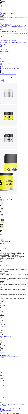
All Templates (2, 37)
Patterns (7, 21)
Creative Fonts (14, 31)
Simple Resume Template (22, 41)
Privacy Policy (21, 404)
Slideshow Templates (16, 41)
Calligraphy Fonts (7, 33)
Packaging (3, 13)
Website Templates (16, 42)
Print (14, 13)
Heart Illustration (19, 26)
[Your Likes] (0, 70)
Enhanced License (2, 352)
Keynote (15, 40)
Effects (1, 26)
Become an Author (2, 410)
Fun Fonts (16, 33)
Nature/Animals (4, 48)
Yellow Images (2, 412)
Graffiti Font (2, 33)
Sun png (8, 51)
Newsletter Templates (11, 42)
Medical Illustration (13, 25)
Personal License (2, 315)
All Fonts (1, 29)
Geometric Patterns (21, 25)
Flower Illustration (12, 26)
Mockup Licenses (2, 19)
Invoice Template (2, 41)
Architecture (19, 48)
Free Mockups (17, 14)
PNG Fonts (1, 31)
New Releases (14, 14)
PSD (0, 21)
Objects (1, 49)
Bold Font (10, 33)
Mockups (1, 336)
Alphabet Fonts (13, 33)
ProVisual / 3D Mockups (18, 408)
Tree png (6, 51)
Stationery (13, 13)
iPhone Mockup (10, 17)
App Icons (9, 25)
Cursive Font (7, 32)
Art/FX (3, 49)
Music (6, 48)
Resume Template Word (21, 42)
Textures (9, 21)
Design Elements (4, 26)
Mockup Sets (4, 14)
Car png (4, 51)
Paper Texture (25, 25)
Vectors (2, 21)
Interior (1, 48)
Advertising (10, 13)
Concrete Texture (23, 26)
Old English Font (14, 32)
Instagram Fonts (23, 32)
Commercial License (2, 324)
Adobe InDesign (10, 40)
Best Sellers (1, 14)
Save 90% (2, 70)
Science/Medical (9, 48)
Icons (11, 21)
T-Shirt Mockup (2, 17)
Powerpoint (5, 40)
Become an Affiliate (7, 241)
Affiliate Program (7, 410)
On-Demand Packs (13, 404)
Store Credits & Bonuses (8, 404)
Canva (7, 40)
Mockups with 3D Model (9, 14)
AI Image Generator (7, 408)
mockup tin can (4, 245)
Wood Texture (7, 26)
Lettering (4, 31)
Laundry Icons (2, 25)
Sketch (11, 24)
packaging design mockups (5, 247)
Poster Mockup (17, 17)
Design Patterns (17, 25)
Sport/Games (12, 48)
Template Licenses (2, 44)
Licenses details (2, 281)
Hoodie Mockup (6, 17)
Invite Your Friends (11, 410)
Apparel (1, 13)
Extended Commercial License (3, 333)
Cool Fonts (4, 32)
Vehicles (6, 13)
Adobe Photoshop (2, 24)
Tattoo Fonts (20, 32)
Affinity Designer (14, 24)
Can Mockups (9, 336)
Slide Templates (6, 41)
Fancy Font (10, 32)
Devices (8, 13)
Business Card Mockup (21, 17)
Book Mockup (13, 17)
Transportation (16, 48)
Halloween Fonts (23, 33)
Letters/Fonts (5, 49)
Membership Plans (2, 404)
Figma (9, 24)
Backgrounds (13, 21)
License (1, 9)
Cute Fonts (17, 32)
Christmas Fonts (19, 33)
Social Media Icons (6, 25)
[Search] (7, 75)
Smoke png (1, 51)
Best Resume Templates (11, 41)
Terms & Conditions (17, 404)
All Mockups (1, 12)
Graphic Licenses (2, 27)
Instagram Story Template (5, 42)
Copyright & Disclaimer (3, 405)
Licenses (24, 404)
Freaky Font (1, 32)
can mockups (4, 248)
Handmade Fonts (10, 31)
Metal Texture (15, 26)
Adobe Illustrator (6, 24)
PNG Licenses (2, 52)
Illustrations (4, 21)
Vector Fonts (6, 31)
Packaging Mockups (5, 336)
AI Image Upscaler (2, 408)
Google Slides (2, 40)
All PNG (1, 46)
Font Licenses (2, 35)
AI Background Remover (13, 408)
